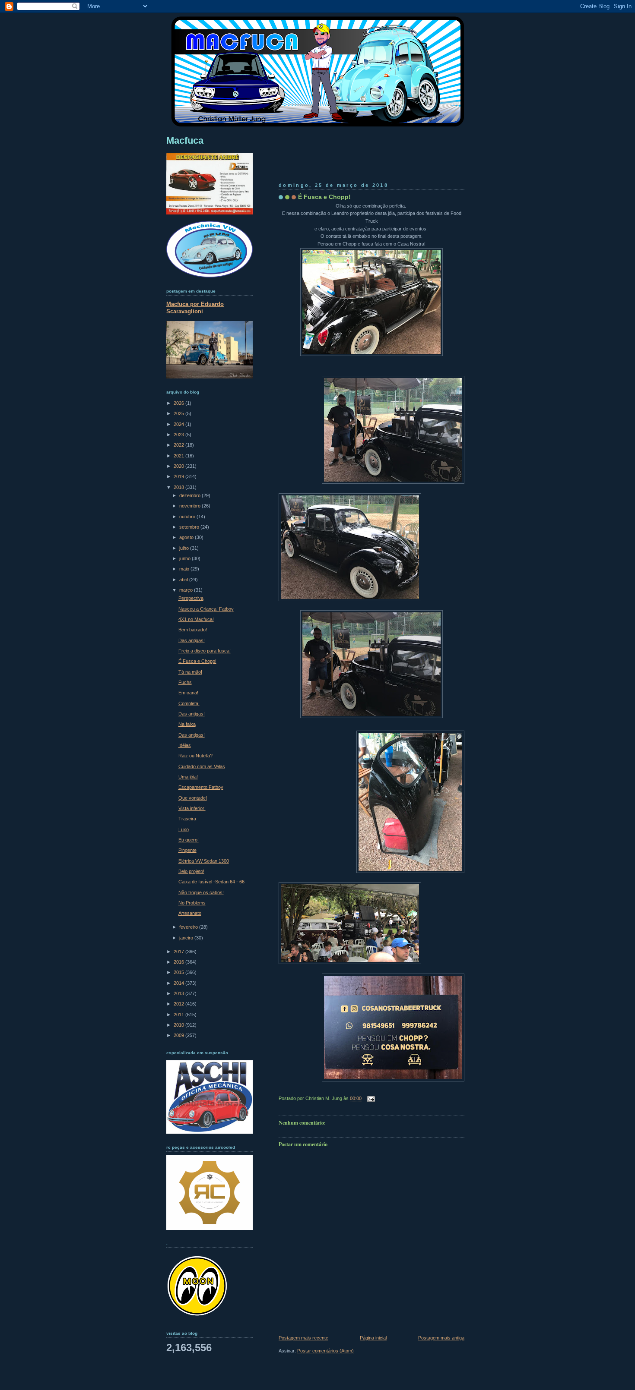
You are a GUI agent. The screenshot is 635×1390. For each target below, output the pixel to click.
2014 (179, 983)
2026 (179, 403)
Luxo (183, 829)
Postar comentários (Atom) (325, 1350)
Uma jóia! (188, 776)
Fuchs (185, 682)
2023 (179, 434)
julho (184, 548)
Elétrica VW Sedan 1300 (203, 861)
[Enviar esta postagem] (370, 1098)
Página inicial (373, 1337)
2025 (179, 413)
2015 (179, 972)
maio (184, 568)
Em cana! (188, 692)
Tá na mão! (190, 672)
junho (185, 558)
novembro (190, 505)
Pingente (187, 850)
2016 (179, 961)
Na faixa (187, 724)
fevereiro (189, 927)
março (186, 590)
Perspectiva (190, 598)
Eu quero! (188, 839)
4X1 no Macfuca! (196, 619)
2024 (179, 424)
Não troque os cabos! (201, 892)
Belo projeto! (191, 871)
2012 (179, 1003)
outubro (188, 516)
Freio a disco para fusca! (204, 650)
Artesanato (189, 913)
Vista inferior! (192, 808)
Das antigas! (191, 640)
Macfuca (184, 140)
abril (184, 579)
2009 (179, 1035)
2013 (179, 993)
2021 (179, 455)
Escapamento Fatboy (200, 787)
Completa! (189, 703)
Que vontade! (192, 798)
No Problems (192, 902)
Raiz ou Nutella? (195, 755)
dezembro (190, 495)
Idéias (184, 745)
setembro (189, 527)
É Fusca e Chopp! (324, 196)
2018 (179, 487)
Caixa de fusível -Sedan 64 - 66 (211, 881)
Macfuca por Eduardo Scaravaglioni (195, 308)
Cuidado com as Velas (201, 766)
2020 (179, 466)
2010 (179, 1025)
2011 (179, 1014)
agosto (187, 537)
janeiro (186, 937)
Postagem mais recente (303, 1337)
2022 (179, 445)
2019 (179, 476)
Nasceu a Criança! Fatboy (206, 608)
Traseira (187, 818)
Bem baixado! (192, 629)
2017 (179, 951)
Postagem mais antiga (441, 1337)
